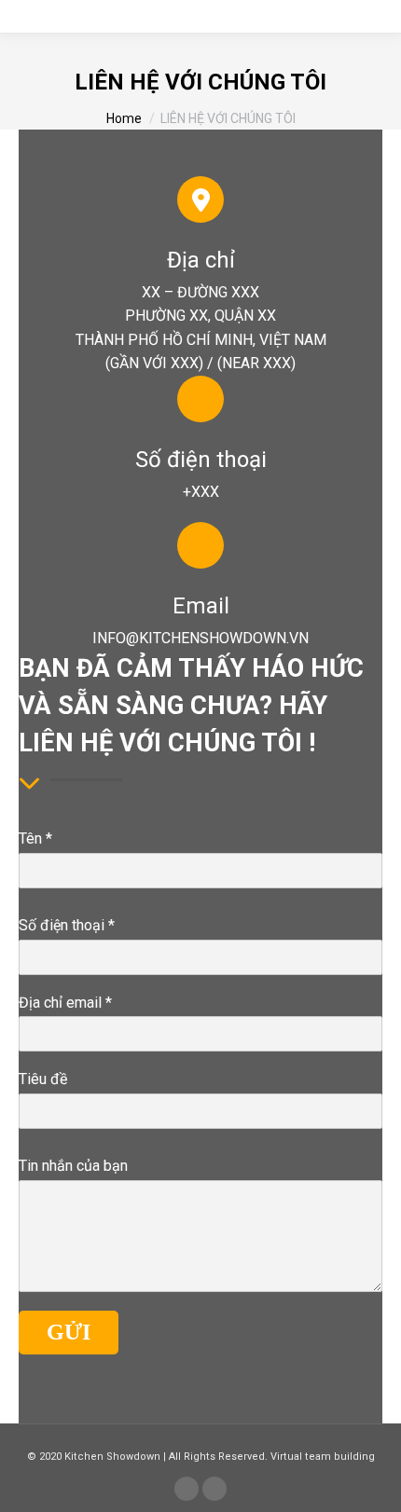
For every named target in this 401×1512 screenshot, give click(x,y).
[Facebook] (186, 1489)
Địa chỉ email (65, 1002)
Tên (35, 838)
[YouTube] (214, 1489)
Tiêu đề (43, 1079)
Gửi (68, 1332)
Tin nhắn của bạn (73, 1166)
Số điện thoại (67, 925)
